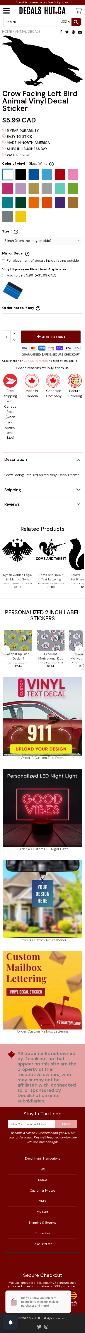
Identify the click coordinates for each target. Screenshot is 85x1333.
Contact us (42, 1233)
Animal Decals (28, 31)
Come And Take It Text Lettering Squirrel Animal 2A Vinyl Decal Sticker (51, 578)
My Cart (42, 1212)
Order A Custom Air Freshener (42, 940)
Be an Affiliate (42, 1244)
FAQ (42, 1169)
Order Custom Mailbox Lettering (42, 1031)
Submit (66, 1124)
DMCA (42, 1180)
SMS (42, 1201)
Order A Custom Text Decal (42, 757)
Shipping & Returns (42, 1222)
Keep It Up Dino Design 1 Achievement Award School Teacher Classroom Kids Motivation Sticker (18, 657)
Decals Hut (35, 1318)
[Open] (10, 1322)
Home (7, 31)
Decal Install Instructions (42, 1158)
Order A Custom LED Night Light (42, 849)
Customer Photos (42, 1190)
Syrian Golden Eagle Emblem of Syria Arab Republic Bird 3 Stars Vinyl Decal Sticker (17, 578)
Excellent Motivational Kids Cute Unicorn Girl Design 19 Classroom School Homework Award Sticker (50, 657)
